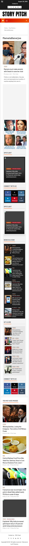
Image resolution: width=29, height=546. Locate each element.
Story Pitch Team (15, 465)
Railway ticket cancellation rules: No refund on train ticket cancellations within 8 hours (18, 313)
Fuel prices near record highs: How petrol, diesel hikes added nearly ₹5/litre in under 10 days (17, 273)
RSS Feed (18, 535)
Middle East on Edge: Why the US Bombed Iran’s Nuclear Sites (17, 351)
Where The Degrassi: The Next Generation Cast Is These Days (21, 132)
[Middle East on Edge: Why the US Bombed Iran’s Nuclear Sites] (8, 350)
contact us (15, 3)
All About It (14, 307)
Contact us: (11, 535)
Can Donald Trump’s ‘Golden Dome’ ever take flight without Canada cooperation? (17, 360)
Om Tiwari (16, 74)
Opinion (5, 66)
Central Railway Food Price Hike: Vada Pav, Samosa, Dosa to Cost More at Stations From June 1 (17, 261)
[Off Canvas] (2, 1)
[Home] (3, 21)
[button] (6, 21)
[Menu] (6, 21)
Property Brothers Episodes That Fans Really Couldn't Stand (21, 147)
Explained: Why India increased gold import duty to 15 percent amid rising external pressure (13, 174)
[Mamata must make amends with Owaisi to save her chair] (14, 52)
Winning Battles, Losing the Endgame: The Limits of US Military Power (17, 250)
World (17, 347)
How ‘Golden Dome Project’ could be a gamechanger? (17, 370)
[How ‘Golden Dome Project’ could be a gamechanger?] (8, 369)
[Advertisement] (14, 102)
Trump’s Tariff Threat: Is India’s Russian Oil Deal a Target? (18, 342)
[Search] (26, 20)
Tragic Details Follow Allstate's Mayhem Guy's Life (9, 132)
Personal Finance (16, 168)
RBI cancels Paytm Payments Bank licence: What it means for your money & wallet (17, 301)
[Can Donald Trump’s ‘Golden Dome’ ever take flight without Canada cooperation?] (8, 360)
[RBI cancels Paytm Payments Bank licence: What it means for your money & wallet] (8, 299)
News (19, 307)
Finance (8, 168)
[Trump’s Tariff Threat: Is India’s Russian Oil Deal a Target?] (8, 341)
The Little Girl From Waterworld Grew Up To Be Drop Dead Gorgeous (9, 147)
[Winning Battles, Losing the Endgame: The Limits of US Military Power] (8, 249)
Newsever (25, 542)
